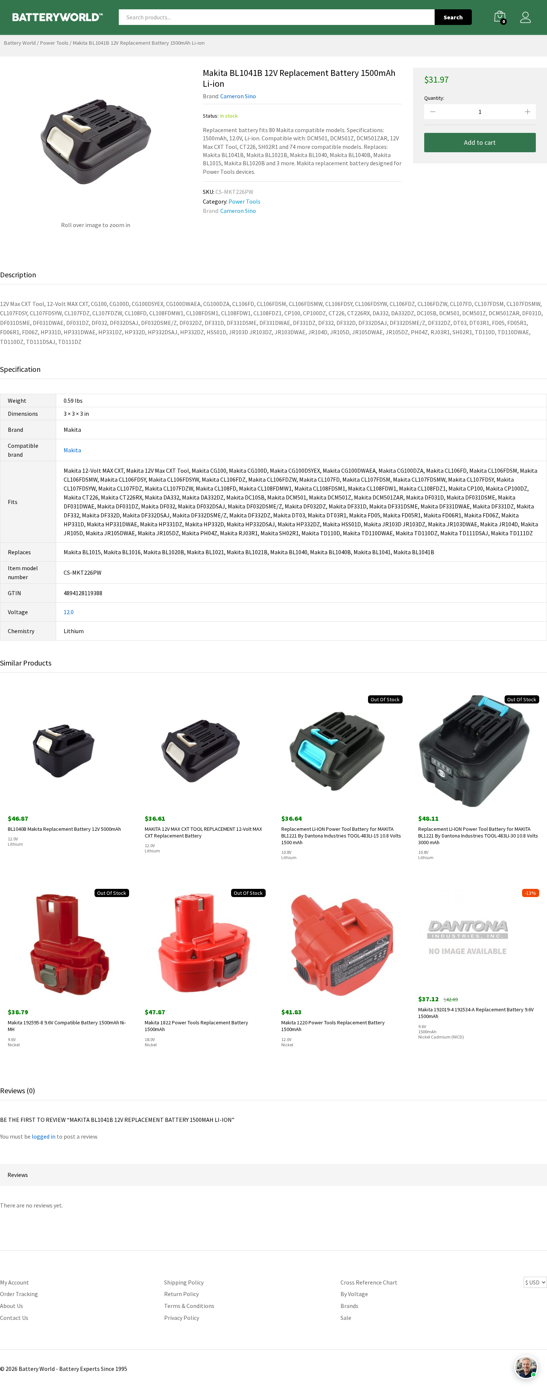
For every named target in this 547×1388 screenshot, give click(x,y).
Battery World (20, 42)
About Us (11, 1305)
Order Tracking (19, 1294)
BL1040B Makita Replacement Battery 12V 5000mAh (64, 829)
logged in (43, 1136)
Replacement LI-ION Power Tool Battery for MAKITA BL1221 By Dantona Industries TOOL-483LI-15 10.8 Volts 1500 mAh (341, 836)
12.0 (69, 612)
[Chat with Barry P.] (526, 1367)
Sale (345, 1317)
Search (453, 17)
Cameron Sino (238, 96)
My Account (14, 1282)
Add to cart (480, 142)
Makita (72, 450)
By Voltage (354, 1294)
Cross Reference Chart (368, 1282)
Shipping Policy (184, 1282)
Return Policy (181, 1294)
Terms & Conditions (189, 1305)
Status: (210, 115)
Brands (349, 1305)
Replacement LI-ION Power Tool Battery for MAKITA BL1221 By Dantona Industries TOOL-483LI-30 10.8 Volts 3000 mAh (478, 836)
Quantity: (434, 97)
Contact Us (14, 1317)
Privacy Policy (181, 1317)
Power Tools (54, 42)
